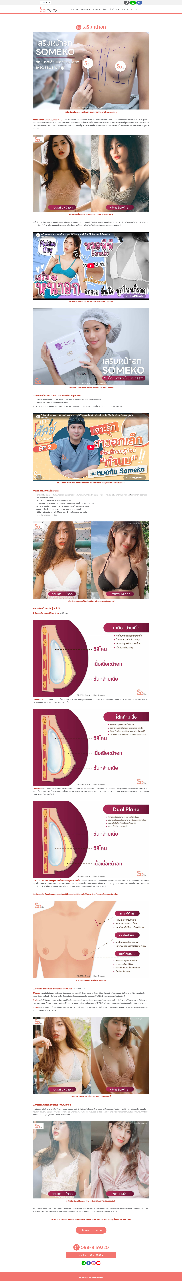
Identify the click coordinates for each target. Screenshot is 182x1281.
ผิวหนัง (96, 9)
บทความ (125, 9)
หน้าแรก (74, 9)
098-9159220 (94, 1247)
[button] (45, 3)
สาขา (133, 9)
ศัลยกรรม (85, 9)
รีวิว (104, 9)
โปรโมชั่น (114, 9)
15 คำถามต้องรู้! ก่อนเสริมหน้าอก (91, 1230)
